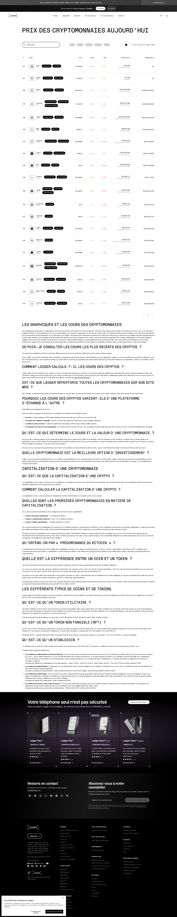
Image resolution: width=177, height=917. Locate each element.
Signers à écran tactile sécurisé (69, 830)
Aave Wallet (57, 66)
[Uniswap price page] (88, 304)
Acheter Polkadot (50, 263)
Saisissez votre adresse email (101, 800)
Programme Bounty (97, 881)
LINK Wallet (49, 216)
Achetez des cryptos (66, 902)
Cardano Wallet (62, 177)
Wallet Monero (64, 883)
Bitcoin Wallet (59, 90)
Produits (55, 15)
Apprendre (77, 15)
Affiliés (94, 887)
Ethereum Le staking (51, 105)
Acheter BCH (51, 291)
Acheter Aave (46, 66)
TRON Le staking (48, 192)
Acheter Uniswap (50, 303)
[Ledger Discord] (67, 795)
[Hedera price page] (88, 253)
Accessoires (63, 853)
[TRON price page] (88, 191)
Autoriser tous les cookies (54, 911)
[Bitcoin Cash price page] (88, 292)
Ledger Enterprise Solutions (99, 830)
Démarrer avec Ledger (98, 860)
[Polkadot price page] (88, 266)
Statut (93, 890)
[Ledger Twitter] (46, 795)
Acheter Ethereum (51, 101)
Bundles (62, 850)
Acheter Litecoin (49, 279)
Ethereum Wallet (63, 101)
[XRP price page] (88, 166)
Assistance (121, 15)
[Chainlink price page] (88, 217)
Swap (72, 45)
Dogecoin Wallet (63, 141)
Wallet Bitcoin (64, 869)
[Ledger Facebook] (35, 795)
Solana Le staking (59, 153)
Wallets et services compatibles (101, 863)
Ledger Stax (63, 839)
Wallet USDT (63, 886)
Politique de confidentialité (131, 867)
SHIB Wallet (49, 240)
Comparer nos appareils (67, 847)
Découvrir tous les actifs (67, 889)
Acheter (80, 45)
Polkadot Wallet (62, 263)
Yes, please (100, 8)
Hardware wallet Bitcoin (98, 868)
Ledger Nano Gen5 (65, 836)
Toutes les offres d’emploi (130, 833)
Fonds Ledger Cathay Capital (100, 840)
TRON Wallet (58, 188)
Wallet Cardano (64, 878)
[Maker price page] (88, 79)
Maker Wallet (58, 78)
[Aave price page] (88, 67)
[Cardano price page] (88, 178)
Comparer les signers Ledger (138, 702)
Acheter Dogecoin (51, 141)
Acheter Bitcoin (48, 90)
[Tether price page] (88, 118)
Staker (107, 45)
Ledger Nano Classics (66, 845)
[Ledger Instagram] (40, 795)
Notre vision (126, 843)
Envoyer (89, 45)
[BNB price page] (88, 130)
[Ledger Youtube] (51, 795)
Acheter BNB (45, 129)
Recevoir (98, 45)
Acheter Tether (48, 117)
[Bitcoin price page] (88, 91)
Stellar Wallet (58, 228)
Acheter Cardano (50, 177)
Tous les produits (65, 856)
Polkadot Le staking (50, 267)
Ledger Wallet (66, 15)
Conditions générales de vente (132, 864)
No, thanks (111, 8)
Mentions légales (128, 861)
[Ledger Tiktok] (62, 795)
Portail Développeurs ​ (98, 850)
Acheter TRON (47, 188)
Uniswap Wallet (62, 303)
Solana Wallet (47, 153)
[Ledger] (13, 15)
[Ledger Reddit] (29, 795)
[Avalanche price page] (88, 205)
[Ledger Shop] (167, 16)
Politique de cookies (129, 870)
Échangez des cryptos (66, 908)
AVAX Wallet (49, 204)
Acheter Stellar (48, 228)
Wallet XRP (63, 881)
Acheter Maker (48, 78)
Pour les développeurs (107, 15)
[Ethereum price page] (88, 104)
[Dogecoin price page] (88, 142)
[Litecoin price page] (88, 280)
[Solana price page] (88, 154)
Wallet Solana (64, 875)
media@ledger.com (34, 790)
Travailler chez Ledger (129, 830)
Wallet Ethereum (64, 872)
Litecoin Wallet (61, 279)
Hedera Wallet (48, 252)
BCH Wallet (61, 291)
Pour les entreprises (90, 15)
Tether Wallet (59, 117)
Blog (124, 852)
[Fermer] (63, 898)
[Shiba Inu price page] (88, 241)
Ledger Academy (128, 846)
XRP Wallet (55, 165)
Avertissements (127, 873)
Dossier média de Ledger (99, 884)
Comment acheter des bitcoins (100, 866)
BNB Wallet (55, 129)
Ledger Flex (63, 842)
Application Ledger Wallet (67, 859)
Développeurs (96, 893)
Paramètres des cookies (36, 912)
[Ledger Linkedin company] (56, 795)
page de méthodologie (82, 378)
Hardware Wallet (65, 833)
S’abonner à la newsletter (136, 800)
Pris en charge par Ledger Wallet (143, 45)
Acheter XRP (45, 165)
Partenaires (95, 896)
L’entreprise (126, 849)
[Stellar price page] (88, 229)
